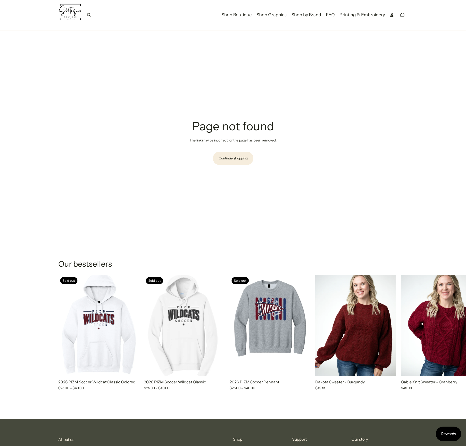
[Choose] (388, 368)
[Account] (391, 14)
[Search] (88, 14)
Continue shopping (233, 158)
